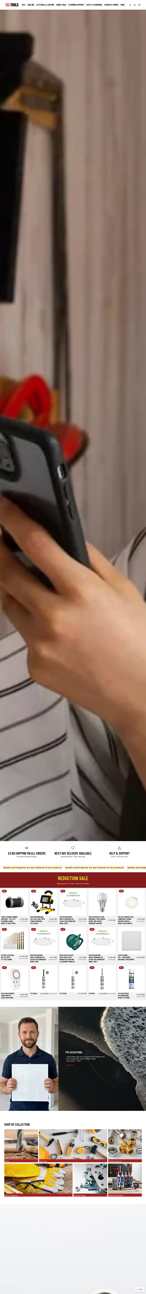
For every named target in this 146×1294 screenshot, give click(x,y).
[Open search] (130, 4)
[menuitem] (123, 4)
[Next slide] (25, 902)
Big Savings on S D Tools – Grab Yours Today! (73, 883)
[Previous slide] (4, 902)
